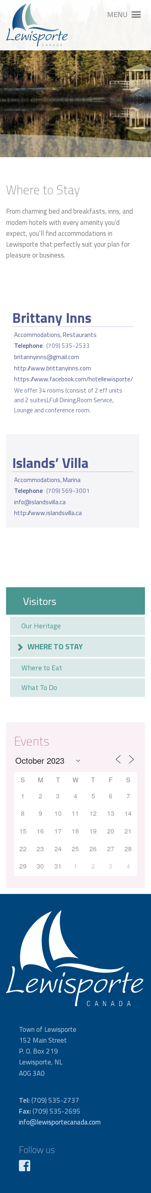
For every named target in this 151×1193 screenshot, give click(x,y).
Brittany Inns (51, 317)
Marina (72, 479)
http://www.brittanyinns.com (52, 368)
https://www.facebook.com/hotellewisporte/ (73, 379)
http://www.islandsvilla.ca (48, 513)
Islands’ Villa (50, 463)
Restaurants (80, 334)
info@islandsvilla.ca (40, 502)
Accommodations (37, 334)
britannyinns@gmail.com (46, 357)
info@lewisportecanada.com (60, 1122)
